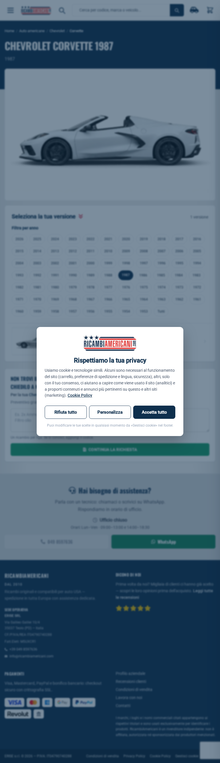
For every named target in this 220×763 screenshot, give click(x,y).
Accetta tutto (154, 412)
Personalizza (110, 412)
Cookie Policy (80, 395)
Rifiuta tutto (65, 412)
